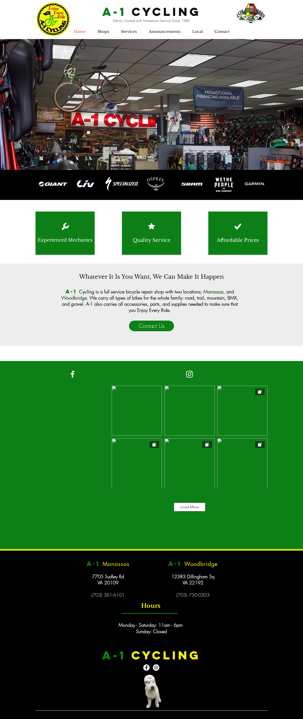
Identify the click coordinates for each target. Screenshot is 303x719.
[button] (103, 31)
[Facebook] (72, 374)
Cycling (86, 291)
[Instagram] (189, 374)
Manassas (213, 291)
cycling (151, 11)
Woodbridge (74, 298)
